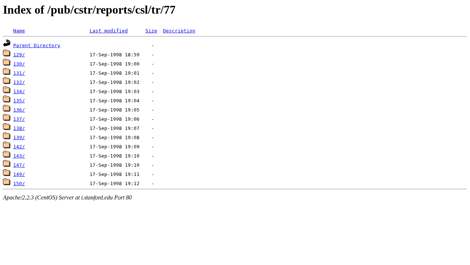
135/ (19, 100)
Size (151, 30)
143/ (19, 156)
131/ (19, 73)
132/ (19, 82)
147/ (19, 165)
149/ (19, 174)
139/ (19, 137)
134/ (19, 91)
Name (19, 30)
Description (179, 30)
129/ (19, 54)
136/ (19, 110)
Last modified (109, 30)
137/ (19, 119)
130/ (19, 64)
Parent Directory (36, 45)
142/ (19, 146)
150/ (19, 183)
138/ (19, 128)
